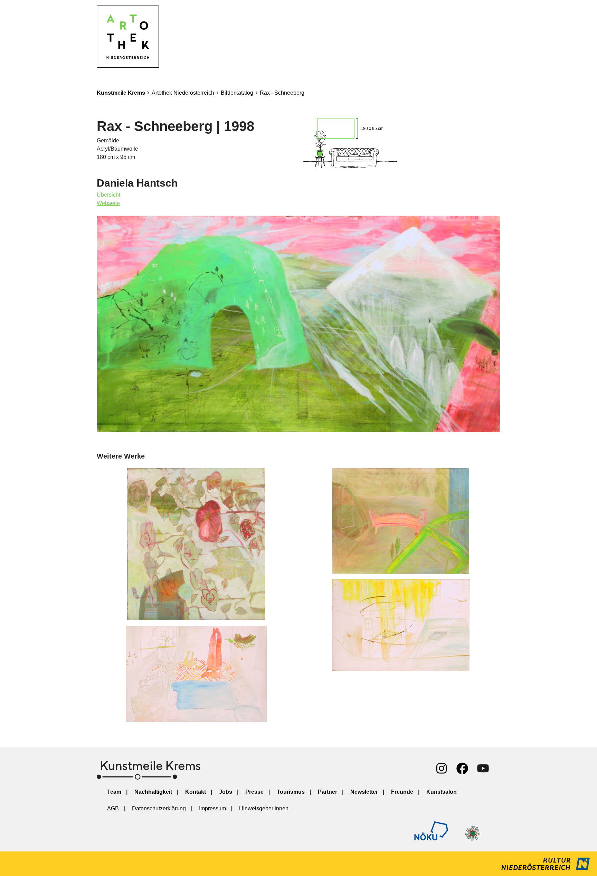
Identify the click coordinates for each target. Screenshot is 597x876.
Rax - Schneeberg (282, 93)
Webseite (108, 203)
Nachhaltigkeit (153, 792)
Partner (327, 792)
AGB (113, 808)
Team (114, 792)
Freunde (402, 792)
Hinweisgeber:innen (263, 808)
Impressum (212, 808)
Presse (254, 792)
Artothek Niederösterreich (183, 93)
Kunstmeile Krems (121, 93)
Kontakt (195, 792)
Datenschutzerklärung (159, 808)
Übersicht (108, 195)
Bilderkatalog (237, 93)
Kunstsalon (441, 792)
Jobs (225, 792)
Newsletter (364, 792)
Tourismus (291, 792)
